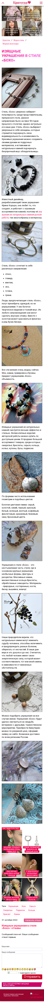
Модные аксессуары (11, 44)
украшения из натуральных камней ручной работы (22, 214)
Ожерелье (7, 910)
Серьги (32, 906)
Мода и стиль (19, 40)
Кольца (31, 910)
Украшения (13, 906)
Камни (17, 914)
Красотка (6, 40)
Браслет (6, 914)
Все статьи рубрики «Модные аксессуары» (16, 984)
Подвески (20, 910)
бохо (24, 906)
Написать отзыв (33, 920)
